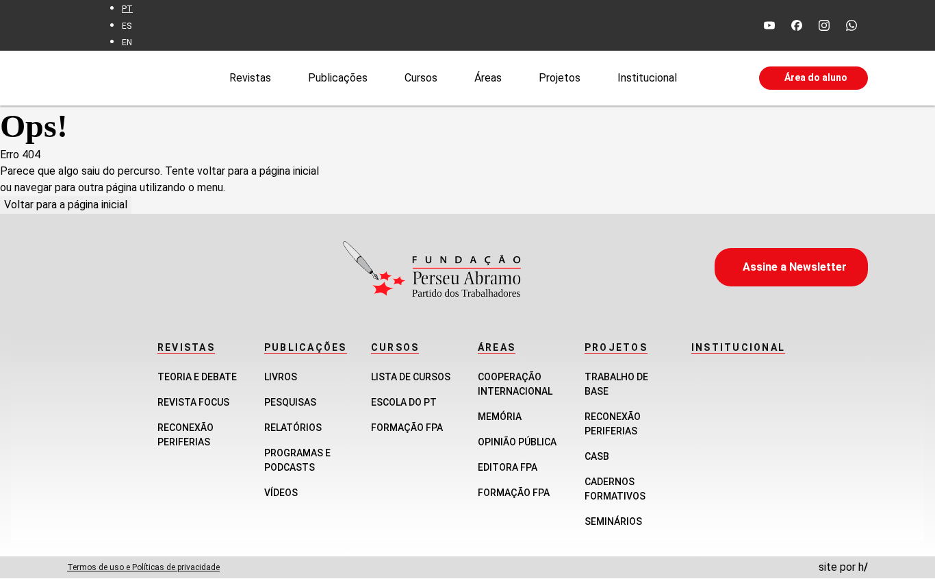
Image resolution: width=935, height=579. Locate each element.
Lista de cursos (410, 376)
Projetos (559, 77)
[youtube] (769, 25)
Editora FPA (507, 467)
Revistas (250, 77)
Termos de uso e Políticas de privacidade (143, 567)
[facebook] (796, 25)
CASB (597, 456)
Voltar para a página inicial (65, 204)
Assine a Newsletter (795, 266)
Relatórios (293, 427)
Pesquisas (290, 402)
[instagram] (824, 25)
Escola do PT (404, 402)
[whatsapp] (851, 25)
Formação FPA (407, 427)
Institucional (647, 77)
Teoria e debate (197, 376)
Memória (500, 416)
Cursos (421, 77)
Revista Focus (193, 402)
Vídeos (281, 492)
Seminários (613, 521)
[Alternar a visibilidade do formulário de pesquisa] (718, 78)
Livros (280, 376)
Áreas (488, 77)
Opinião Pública (517, 441)
